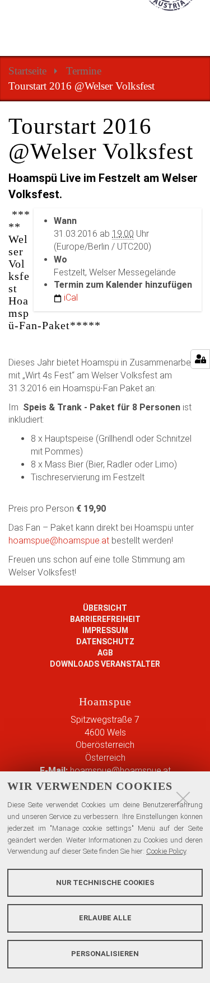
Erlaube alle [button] (105, 918)
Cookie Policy (166, 851)
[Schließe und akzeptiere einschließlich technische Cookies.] (183, 798)
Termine (83, 71)
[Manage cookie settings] (200, 359)
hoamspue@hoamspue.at (58, 540)
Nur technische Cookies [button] (105, 882)
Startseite (27, 71)
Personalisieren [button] (105, 953)
